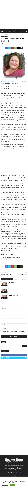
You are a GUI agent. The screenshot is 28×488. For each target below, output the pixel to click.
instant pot (4, 257)
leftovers (18, 257)
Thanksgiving (4, 259)
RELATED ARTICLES (7, 279)
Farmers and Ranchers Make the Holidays (9, 255)
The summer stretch (13, 289)
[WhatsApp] (15, 48)
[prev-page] (2, 301)
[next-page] (4, 301)
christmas (7, 254)
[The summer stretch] (4, 290)
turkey (9, 259)
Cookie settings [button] (5, 485)
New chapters (11, 282)
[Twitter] (9, 48)
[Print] (21, 48)
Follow (24, 357)
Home (2, 34)
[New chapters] (4, 284)
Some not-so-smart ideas (7, 274)
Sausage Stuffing (23, 274)
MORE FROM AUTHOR (19, 279)
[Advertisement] (14, 15)
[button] (2, 31)
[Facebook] (6, 48)
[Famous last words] (4, 296)
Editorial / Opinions (8, 34)
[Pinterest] (12, 48)
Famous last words (13, 295)
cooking (11, 254)
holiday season (21, 255)
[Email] (18, 48)
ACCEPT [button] (12, 485)
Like (25, 354)
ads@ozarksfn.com (17, 472)
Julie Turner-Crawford (6, 43)
